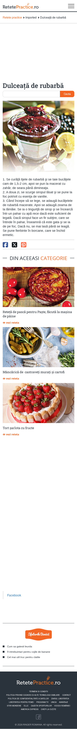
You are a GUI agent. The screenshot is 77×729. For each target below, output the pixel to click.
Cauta (67, 94)
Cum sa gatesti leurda (19, 646)
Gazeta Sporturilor (41, 705)
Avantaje (63, 702)
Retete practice (12, 17)
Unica (54, 702)
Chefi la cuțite (48, 709)
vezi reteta (12, 322)
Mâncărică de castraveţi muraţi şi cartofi (34, 372)
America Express (29, 709)
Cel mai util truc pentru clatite (23, 657)
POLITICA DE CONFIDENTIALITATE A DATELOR (28, 698)
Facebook (14, 595)
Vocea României (62, 705)
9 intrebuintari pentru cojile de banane (28, 651)
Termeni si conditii (38, 691)
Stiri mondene (14, 705)
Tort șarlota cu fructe (18, 428)
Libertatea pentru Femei (21, 702)
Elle (26, 705)
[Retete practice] (20, 5)
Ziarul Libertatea (60, 698)
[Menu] (71, 5)
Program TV (42, 702)
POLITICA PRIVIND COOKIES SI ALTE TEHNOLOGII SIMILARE (33, 695)
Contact (66, 695)
